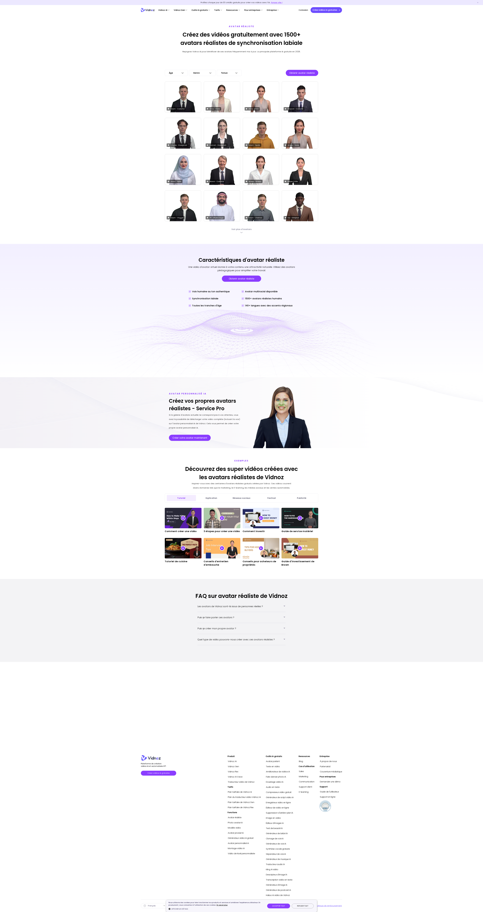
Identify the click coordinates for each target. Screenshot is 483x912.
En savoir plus (222, 905)
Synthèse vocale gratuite (278, 848)
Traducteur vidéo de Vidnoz (241, 781)
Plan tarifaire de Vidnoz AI (240, 792)
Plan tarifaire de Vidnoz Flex (240, 807)
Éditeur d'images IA (275, 823)
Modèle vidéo (234, 827)
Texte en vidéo (273, 766)
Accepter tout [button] (278, 906)
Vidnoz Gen (179, 10)
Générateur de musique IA (278, 859)
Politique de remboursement (329, 905)
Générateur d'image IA (276, 884)
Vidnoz (148, 10)
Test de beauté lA (274, 828)
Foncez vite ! (276, 2)
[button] (216, 909)
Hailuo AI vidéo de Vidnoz (278, 895)
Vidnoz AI (162, 10)
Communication (306, 781)
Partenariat (325, 766)
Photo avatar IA (235, 822)
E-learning (304, 792)
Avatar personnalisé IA (238, 843)
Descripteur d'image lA (276, 874)
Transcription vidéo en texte (279, 879)
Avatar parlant (273, 761)
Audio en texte (273, 787)
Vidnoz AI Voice (235, 776)
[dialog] (241, 906)
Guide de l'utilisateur (329, 791)
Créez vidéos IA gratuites (158, 773)
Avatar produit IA (236, 832)
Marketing (303, 776)
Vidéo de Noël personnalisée (241, 853)
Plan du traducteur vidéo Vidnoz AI (244, 797)
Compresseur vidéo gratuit (278, 792)
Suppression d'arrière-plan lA (279, 812)
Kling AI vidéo (272, 869)
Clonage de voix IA (275, 838)
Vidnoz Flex (233, 771)
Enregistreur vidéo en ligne (278, 802)
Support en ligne (327, 796)
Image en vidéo (273, 818)
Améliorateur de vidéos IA (278, 771)
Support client (305, 786)
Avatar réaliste (234, 817)
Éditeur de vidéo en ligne (277, 807)
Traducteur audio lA (275, 864)
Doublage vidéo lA (274, 781)
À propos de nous (328, 761)
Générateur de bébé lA (277, 833)
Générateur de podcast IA (278, 890)
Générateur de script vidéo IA (280, 797)
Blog (301, 761)
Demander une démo (330, 781)
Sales (301, 771)
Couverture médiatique (331, 771)
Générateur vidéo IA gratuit (241, 838)
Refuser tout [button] (302, 906)
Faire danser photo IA (276, 776)
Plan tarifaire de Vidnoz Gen (241, 802)
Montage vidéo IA (236, 848)
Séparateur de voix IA (276, 854)
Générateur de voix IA (276, 843)
